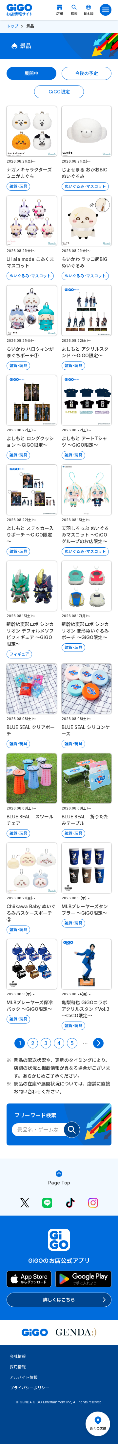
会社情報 (18, 1356)
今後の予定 (86, 73)
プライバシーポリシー (29, 1387)
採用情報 (18, 1366)
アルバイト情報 (23, 1377)
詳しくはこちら (59, 1299)
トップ (12, 26)
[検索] (72, 1130)
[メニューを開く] (105, 10)
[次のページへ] (98, 1043)
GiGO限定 (59, 91)
